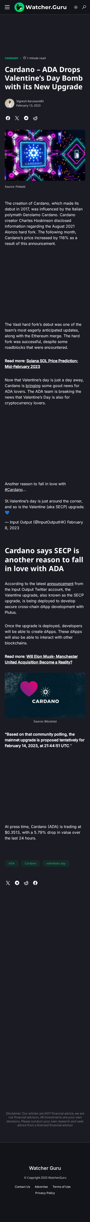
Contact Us (22, 1186)
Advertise (41, 1186)
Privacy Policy (45, 1193)
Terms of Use (62, 1186)
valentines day (56, 863)
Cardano (11, 58)
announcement (60, 583)
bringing (33, 385)
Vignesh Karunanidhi (30, 101)
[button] (7, 7)
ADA (12, 863)
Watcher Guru (45, 1168)
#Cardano (14, 489)
